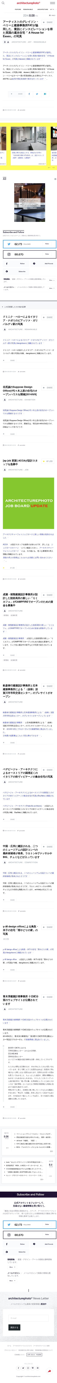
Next (53, 167)
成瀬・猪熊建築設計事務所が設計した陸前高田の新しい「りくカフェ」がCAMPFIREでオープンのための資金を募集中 (28, 599)
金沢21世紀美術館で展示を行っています (28, 78)
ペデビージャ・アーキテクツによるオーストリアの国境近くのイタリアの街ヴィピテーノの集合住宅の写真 (28, 772)
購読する (14, 1327)
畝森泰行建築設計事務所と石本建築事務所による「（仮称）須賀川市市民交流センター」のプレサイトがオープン (28, 691)
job (26, 470)
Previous (49, 167)
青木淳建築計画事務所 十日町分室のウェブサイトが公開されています (20, 999)
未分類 (6, 939)
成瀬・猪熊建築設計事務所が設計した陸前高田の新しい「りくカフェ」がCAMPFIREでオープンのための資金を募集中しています (28, 628)
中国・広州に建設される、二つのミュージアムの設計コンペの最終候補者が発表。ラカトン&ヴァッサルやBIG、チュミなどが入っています (27, 851)
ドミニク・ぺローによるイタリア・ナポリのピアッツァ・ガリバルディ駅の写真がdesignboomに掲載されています (28, 341)
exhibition (30, 400)
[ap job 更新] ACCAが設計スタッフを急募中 (20, 462)
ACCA (5, 544)
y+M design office (10, 959)
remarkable (40, 42)
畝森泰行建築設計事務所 (12, 722)
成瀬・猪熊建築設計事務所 (13, 638)
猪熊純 (6, 615)
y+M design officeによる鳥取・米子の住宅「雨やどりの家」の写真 (21, 930)
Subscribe (22, 271)
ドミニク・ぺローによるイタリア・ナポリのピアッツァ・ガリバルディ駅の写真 (20, 320)
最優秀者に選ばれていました (37, 1039)
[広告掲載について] (48, 179)
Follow (47, 243)
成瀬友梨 (14, 615)
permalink (22, 110)
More (50, 280)
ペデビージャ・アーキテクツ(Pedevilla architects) (22, 805)
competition (31, 862)
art (30, 42)
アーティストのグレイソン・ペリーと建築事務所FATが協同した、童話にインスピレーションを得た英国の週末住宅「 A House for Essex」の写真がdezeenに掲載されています (28, 55)
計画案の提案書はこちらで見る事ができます (20, 735)
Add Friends (49, 263)
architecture (19, 42)
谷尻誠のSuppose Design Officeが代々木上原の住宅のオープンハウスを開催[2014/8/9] (20, 390)
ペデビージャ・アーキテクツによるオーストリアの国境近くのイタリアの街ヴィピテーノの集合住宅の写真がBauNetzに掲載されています (28, 795)
